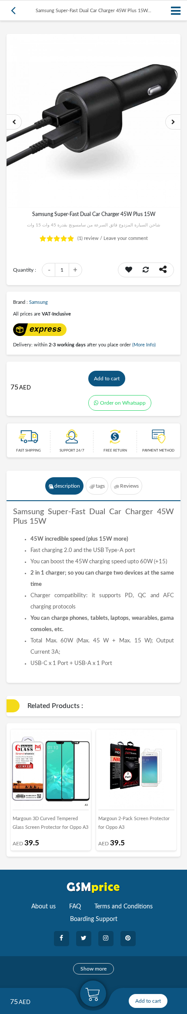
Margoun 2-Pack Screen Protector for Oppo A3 (134, 823)
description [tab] (67, 486)
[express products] (40, 329)
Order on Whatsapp (123, 403)
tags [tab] (100, 486)
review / (90, 238)
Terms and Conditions (123, 907)
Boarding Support (93, 919)
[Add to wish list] (129, 270)
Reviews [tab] (129, 486)
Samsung (38, 302)
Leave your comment (126, 238)
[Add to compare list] (145, 270)
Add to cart (107, 378)
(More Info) (144, 344)
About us (43, 907)
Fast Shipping (28, 450)
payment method (158, 450)
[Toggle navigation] (176, 10)
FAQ (75, 907)
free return (115, 450)
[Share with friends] (163, 270)
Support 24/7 (72, 450)
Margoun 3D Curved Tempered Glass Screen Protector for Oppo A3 (50, 823)
